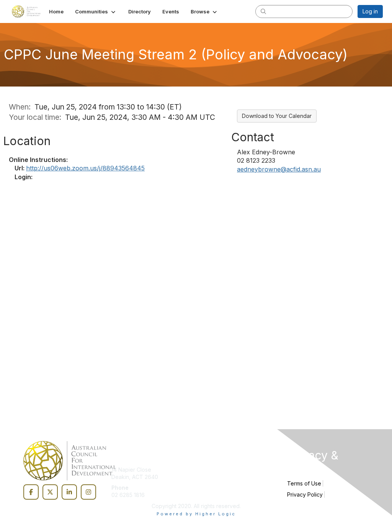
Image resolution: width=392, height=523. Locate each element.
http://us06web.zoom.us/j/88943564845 (85, 168)
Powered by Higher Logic (196, 513)
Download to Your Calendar (277, 116)
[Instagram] (88, 492)
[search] (263, 11)
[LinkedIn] (69, 492)
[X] (50, 492)
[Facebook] (31, 492)
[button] (95, 11)
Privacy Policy (305, 494)
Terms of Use (304, 483)
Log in (370, 11)
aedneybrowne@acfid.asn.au (279, 169)
